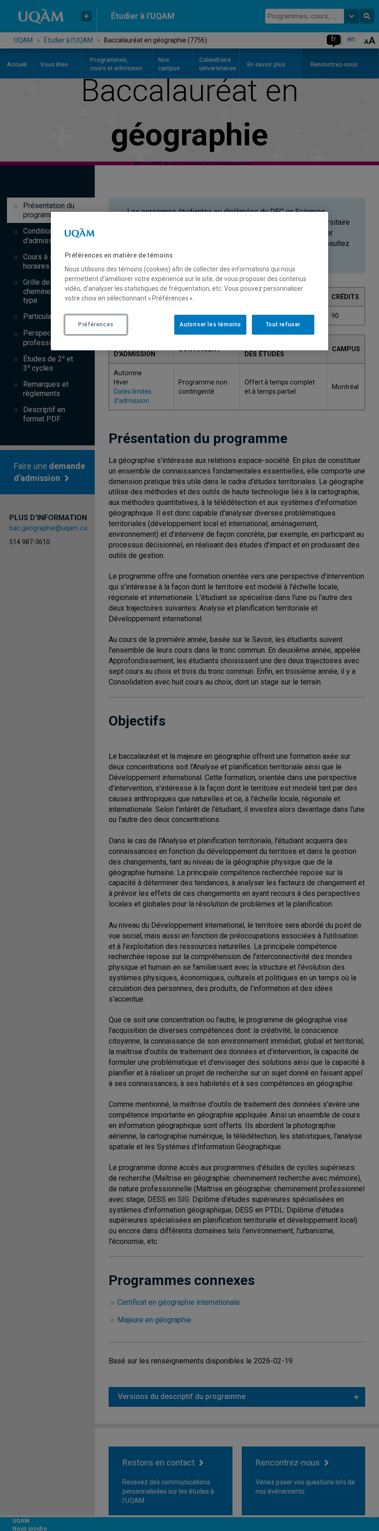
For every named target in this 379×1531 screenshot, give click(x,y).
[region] (189, 280)
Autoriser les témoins (210, 324)
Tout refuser (283, 324)
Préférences (96, 324)
